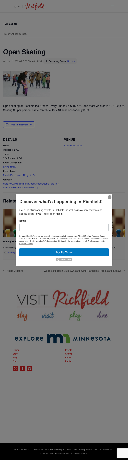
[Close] (109, 197)
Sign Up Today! (64, 252)
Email (22, 220)
